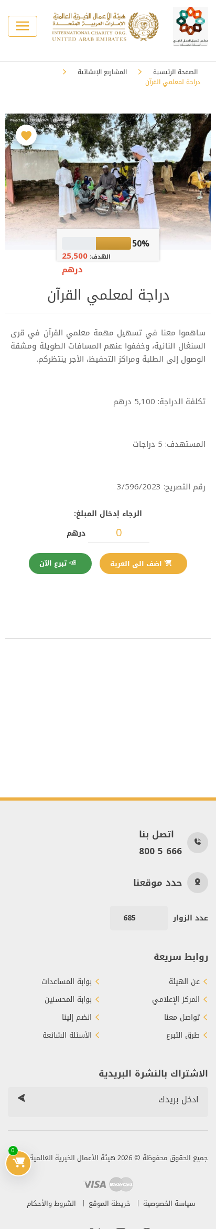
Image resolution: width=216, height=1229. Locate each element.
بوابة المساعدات (66, 982)
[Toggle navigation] (22, 26)
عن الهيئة (184, 982)
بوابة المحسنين (68, 999)
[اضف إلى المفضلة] (26, 135)
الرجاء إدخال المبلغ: (108, 514)
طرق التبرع (183, 1035)
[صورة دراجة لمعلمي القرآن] (107, 182)
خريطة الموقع (110, 1203)
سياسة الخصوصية (169, 1203)
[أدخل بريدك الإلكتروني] (21, 1099)
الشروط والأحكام (51, 1203)
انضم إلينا (77, 1017)
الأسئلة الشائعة (67, 1035)
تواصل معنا (182, 1017)
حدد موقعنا (157, 882)
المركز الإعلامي (176, 999)
